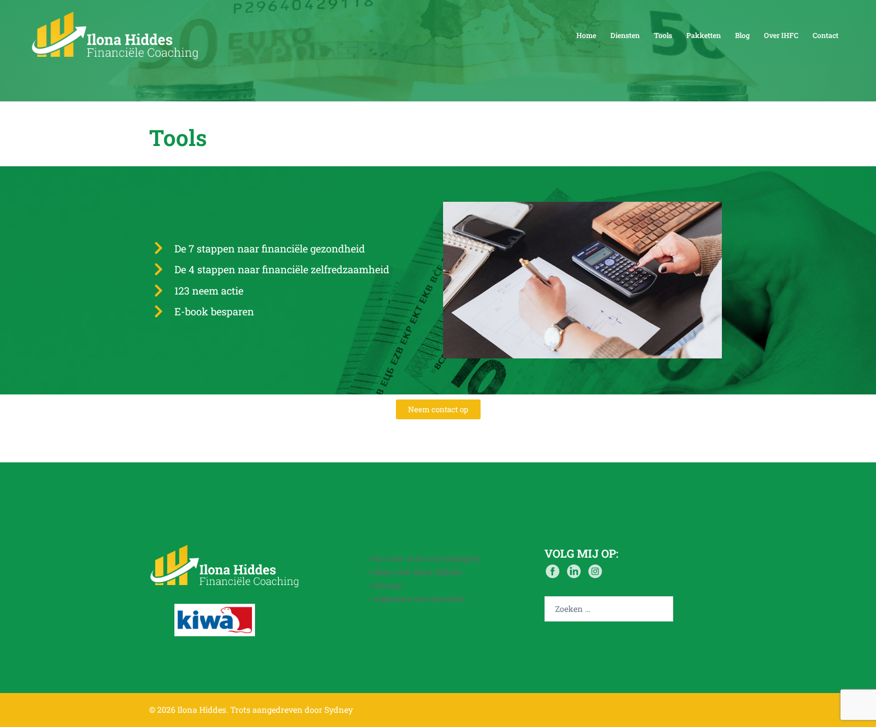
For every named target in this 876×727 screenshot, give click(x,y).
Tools (663, 35)
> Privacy (384, 585)
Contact (825, 35)
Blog (742, 35)
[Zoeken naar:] (608, 609)
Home (586, 35)
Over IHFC (781, 35)
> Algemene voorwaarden (416, 598)
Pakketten (703, 35)
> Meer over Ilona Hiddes (414, 571)
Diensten (625, 35)
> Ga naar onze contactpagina (424, 558)
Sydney (338, 709)
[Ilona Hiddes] (115, 34)
